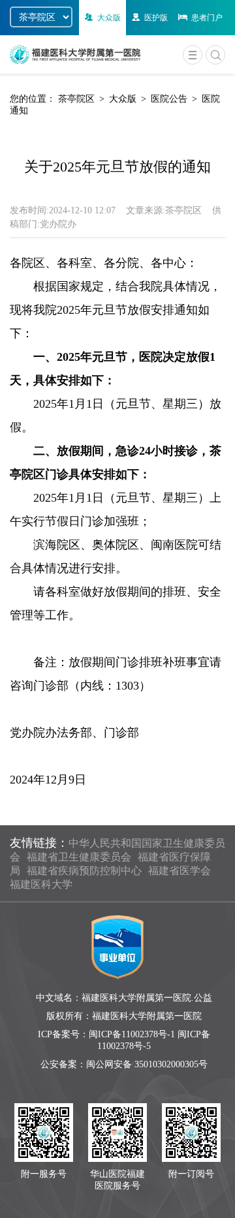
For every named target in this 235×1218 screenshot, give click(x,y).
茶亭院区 (76, 99)
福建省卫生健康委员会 (79, 856)
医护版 (156, 17)
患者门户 (207, 17)
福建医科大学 (41, 884)
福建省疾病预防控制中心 (84, 870)
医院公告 (169, 99)
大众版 (109, 17)
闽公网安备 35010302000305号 (147, 1064)
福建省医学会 (179, 870)
